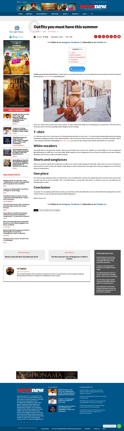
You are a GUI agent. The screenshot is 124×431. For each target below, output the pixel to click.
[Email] (111, 36)
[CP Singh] (35, 37)
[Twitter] (104, 2)
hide (80, 49)
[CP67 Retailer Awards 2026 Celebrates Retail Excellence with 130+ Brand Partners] (7, 152)
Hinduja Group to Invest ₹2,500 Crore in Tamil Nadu (16, 239)
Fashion (38, 31)
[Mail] (99, 2)
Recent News (52, 31)
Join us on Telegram (78, 70)
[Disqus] (46, 306)
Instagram (65, 42)
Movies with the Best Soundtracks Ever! (21, 257)
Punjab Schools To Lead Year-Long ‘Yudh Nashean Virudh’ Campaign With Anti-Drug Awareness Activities (21, 118)
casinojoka (47, 76)
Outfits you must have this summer (49, 210)
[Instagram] (94, 2)
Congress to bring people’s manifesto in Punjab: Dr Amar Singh (20, 129)
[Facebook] (92, 2)
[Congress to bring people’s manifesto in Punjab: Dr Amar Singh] (7, 130)
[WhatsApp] (106, 2)
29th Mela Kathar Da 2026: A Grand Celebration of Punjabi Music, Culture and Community (20, 140)
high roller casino (64, 140)
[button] (92, 14)
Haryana (6, 235)
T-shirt (72, 53)
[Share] (101, 2)
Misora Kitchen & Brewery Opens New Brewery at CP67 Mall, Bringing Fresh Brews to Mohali (16, 223)
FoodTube (6, 227)
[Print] (115, 36)
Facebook (75, 42)
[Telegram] (119, 36)
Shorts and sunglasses (77, 57)
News (15, 124)
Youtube (99, 42)
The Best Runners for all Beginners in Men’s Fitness (69, 258)
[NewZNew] (93, 7)
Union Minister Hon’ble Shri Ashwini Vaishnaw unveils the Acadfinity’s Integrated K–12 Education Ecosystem (21, 163)
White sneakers (75, 55)
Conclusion (73, 62)
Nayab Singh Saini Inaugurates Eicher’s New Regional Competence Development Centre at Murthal (16, 231)
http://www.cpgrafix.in (23, 271)
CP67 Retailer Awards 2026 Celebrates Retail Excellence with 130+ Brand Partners (21, 152)
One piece (73, 60)
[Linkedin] (97, 2)
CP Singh (45, 37)
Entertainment (18, 145)
